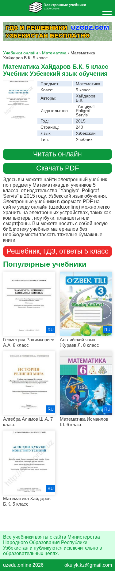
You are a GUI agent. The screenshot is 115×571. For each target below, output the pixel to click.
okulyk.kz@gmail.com (88, 565)
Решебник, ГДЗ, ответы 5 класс (58, 251)
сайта (59, 537)
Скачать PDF (57, 168)
